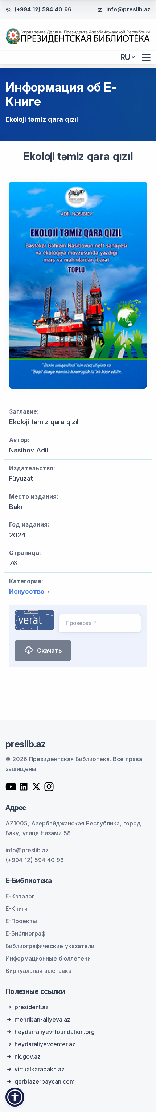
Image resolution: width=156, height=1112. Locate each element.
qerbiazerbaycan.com (45, 1081)
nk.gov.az (28, 1056)
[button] (14, 1097)
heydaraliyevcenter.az (45, 1044)
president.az (32, 1007)
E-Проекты (21, 921)
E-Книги (16, 908)
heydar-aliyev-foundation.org (55, 1031)
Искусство (26, 591)
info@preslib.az (128, 9)
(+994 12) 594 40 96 (43, 9)
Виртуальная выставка (38, 970)
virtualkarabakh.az (40, 1069)
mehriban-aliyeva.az (42, 1019)
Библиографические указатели (49, 946)
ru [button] (125, 57)
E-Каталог (19, 896)
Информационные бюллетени (48, 958)
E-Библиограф (25, 933)
